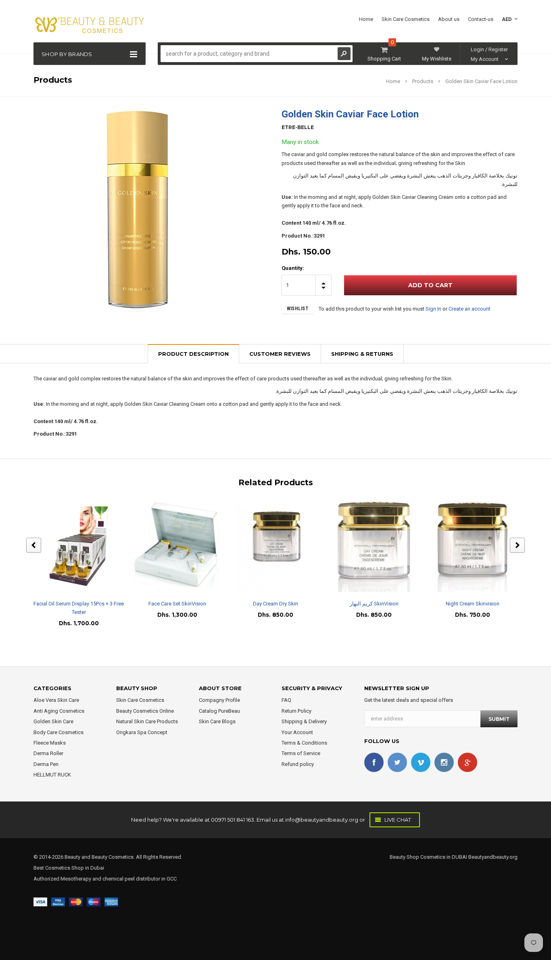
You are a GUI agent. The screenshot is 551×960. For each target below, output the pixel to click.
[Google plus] (467, 762)
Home (393, 81)
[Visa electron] (58, 901)
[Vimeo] (420, 762)
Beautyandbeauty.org (492, 857)
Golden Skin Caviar (394, 197)
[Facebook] (374, 762)
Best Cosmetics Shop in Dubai (68, 868)
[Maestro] (93, 901)
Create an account (469, 309)
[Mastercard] (76, 901)
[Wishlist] (86, 547)
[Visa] (40, 901)
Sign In (433, 309)
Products (422, 81)
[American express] (111, 901)
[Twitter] (397, 762)
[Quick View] (72, 547)
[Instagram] (444, 762)
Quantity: (293, 268)
